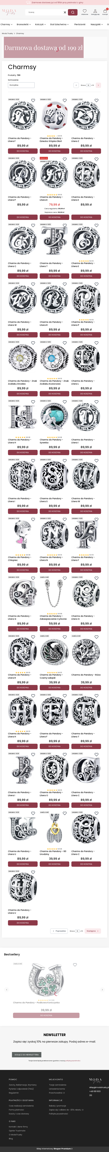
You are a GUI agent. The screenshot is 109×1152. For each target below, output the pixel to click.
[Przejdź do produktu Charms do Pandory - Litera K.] (54, 174)
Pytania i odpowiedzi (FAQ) (21, 1089)
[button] (72, 12)
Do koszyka (23, 151)
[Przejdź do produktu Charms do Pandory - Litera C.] (23, 240)
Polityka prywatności (58, 1113)
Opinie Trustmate (17, 1130)
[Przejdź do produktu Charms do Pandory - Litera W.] (23, 299)
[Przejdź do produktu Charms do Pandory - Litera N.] (54, 534)
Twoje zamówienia (57, 1085)
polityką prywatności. (73, 1061)
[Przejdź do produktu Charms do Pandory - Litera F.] (23, 115)
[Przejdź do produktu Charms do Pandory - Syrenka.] (54, 417)
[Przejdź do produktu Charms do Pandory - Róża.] (86, 652)
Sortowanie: (13, 80)
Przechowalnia (56, 1093)
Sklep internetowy (54, 1148)
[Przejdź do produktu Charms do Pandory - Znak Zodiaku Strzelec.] (23, 358)
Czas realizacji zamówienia (21, 1105)
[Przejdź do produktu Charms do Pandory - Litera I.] (86, 417)
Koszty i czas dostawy (19, 1113)
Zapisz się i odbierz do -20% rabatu (65, 1109)
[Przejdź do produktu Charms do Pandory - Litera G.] (23, 593)
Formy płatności (16, 1109)
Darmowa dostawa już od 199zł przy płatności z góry (57, 2)
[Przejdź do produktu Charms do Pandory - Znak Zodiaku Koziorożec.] (54, 358)
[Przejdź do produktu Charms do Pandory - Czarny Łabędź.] (54, 652)
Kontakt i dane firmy (18, 1126)
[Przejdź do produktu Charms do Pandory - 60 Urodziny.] (54, 828)
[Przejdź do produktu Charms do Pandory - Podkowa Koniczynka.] (46, 979)
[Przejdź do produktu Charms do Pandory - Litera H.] (23, 417)
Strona (83, 85)
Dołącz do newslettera (27, 1054)
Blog (11, 1138)
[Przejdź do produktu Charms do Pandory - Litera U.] (23, 828)
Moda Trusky (7, 33)
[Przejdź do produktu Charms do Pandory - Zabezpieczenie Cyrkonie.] (54, 593)
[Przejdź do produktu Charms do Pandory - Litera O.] (54, 769)
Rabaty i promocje (57, 1105)
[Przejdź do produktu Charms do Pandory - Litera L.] (86, 358)
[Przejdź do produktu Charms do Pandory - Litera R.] (54, 299)
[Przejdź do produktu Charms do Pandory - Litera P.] (23, 174)
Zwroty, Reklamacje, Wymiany (23, 1085)
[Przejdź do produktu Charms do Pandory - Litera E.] (86, 174)
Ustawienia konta (57, 1089)
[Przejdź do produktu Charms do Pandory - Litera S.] (54, 475)
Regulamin (14, 1093)
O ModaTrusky (15, 1134)
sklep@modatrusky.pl (99, 1087)
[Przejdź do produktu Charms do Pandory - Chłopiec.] (23, 534)
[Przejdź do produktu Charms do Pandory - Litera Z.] (86, 115)
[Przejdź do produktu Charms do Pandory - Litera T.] (54, 240)
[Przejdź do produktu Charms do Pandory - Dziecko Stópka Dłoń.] (54, 115)
